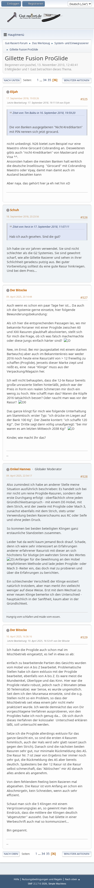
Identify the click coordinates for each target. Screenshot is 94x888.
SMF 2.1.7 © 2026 (37, 883)
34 (45, 80)
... (41, 80)
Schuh (14, 210)
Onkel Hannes (20, 469)
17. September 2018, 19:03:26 (22, 98)
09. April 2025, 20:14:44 (19, 296)
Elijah (14, 92)
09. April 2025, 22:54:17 (19, 475)
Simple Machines (57, 883)
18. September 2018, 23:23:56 (22, 216)
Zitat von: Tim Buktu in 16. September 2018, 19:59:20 (44, 113)
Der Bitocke (18, 290)
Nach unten (12, 80)
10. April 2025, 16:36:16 (19, 636)
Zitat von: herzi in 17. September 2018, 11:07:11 (41, 227)
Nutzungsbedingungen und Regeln (42, 879)
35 (49, 80)
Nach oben (11, 853)
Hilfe (16, 879)
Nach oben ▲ (72, 879)
